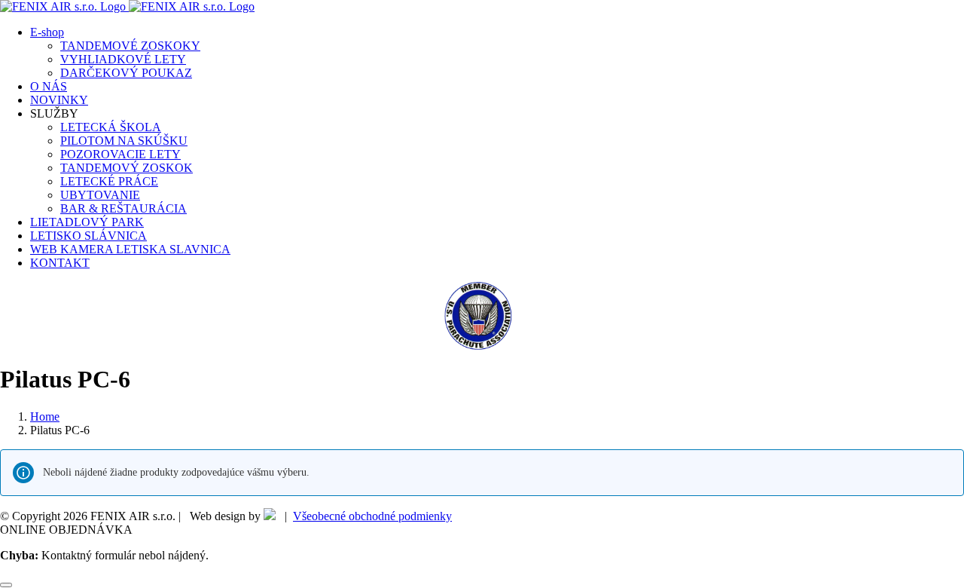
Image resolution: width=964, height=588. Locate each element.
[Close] (6, 585)
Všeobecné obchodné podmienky (372, 516)
